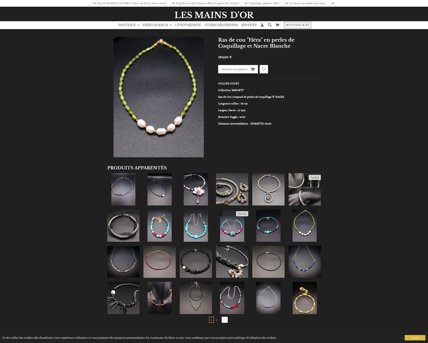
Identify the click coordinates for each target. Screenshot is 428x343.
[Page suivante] (225, 320)
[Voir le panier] (277, 25)
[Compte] (262, 25)
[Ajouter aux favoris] (264, 69)
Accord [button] (415, 337)
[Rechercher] (270, 25)
